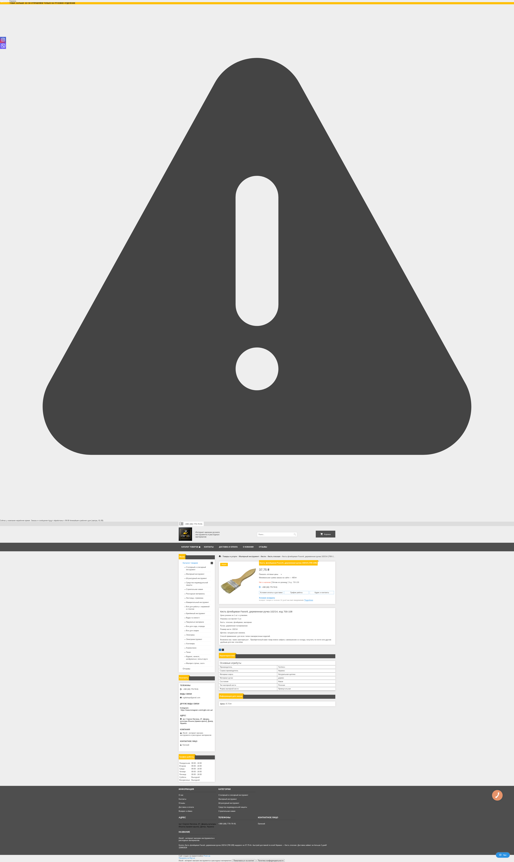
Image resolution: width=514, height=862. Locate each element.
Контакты (209, 547)
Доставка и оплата (228, 547)
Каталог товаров (189, 547)
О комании (248, 547)
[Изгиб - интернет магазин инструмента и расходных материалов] (185, 534)
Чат (505, 855)
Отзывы (263, 547)
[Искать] (294, 534)
